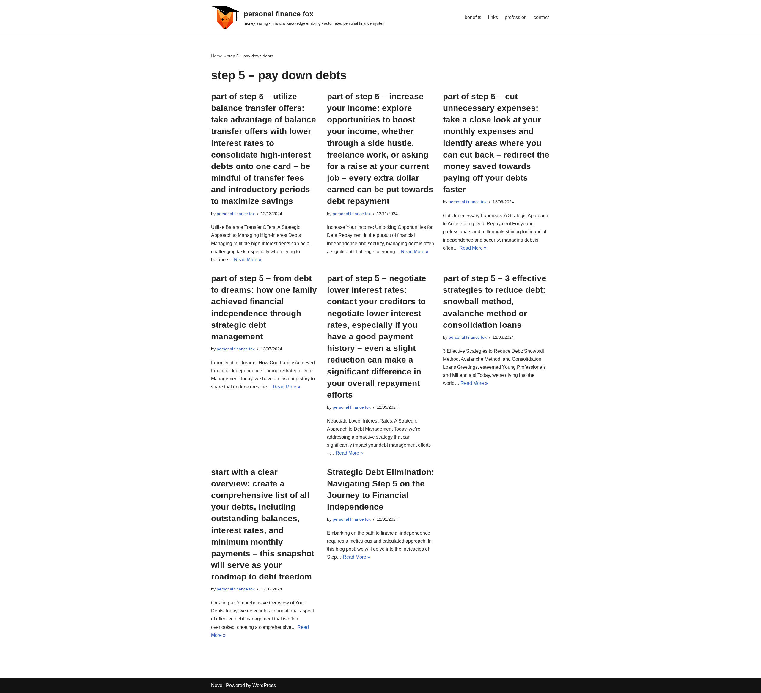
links (493, 17)
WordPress (264, 685)
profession (516, 17)
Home (216, 55)
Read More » (247, 259)
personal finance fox (236, 213)
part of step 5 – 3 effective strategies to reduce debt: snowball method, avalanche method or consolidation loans (494, 302)
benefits (473, 17)
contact (541, 17)
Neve (216, 685)
